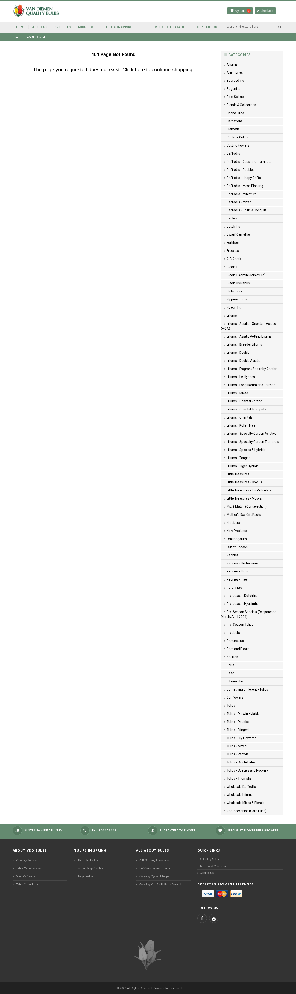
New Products (237, 531)
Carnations (235, 121)
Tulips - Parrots (238, 754)
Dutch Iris (233, 226)
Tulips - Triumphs (239, 778)
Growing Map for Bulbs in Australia (161, 884)
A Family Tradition (27, 860)
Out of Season (237, 547)
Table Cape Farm (27, 884)
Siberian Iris (235, 681)
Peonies (232, 555)
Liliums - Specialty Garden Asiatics (251, 433)
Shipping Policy (209, 859)
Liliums (232, 315)
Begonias (233, 89)
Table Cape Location (29, 868)
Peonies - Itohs (237, 571)
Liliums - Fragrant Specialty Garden (252, 369)
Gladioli (232, 267)
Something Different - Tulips (247, 689)
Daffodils (233, 153)
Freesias (233, 251)
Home (16, 37)
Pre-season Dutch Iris (242, 595)
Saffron (232, 657)
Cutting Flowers (238, 145)
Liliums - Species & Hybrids (246, 450)
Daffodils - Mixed (239, 202)
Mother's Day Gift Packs (244, 514)
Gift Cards (234, 259)
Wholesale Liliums (240, 795)
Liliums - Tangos (238, 458)
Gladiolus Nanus (238, 283)
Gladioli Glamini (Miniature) (246, 275)
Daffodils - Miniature (241, 194)
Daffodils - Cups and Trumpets (249, 161)
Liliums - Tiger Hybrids (243, 466)
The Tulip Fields (88, 860)
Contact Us (207, 873)
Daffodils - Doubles (240, 170)
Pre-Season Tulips (240, 624)
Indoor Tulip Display (90, 868)
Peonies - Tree (237, 579)
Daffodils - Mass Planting (245, 186)
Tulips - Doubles (238, 722)
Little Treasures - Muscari (245, 498)
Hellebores (234, 291)
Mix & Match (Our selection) (247, 506)
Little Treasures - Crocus (244, 482)
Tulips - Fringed (238, 730)
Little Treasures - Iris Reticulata (249, 490)
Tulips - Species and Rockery (247, 770)
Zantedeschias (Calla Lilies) (246, 811)
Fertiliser (233, 242)
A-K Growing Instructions (154, 860)
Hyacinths (234, 307)
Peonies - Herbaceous (243, 563)
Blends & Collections (241, 105)
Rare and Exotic (238, 649)
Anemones (235, 72)
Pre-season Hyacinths (243, 604)
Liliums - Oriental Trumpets (246, 409)
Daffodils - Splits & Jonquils (246, 210)
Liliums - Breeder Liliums (244, 344)
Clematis (233, 129)
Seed (230, 673)
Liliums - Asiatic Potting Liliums (249, 336)
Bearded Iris (235, 80)
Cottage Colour (238, 137)
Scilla (230, 665)
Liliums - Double (238, 352)
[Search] (280, 27)
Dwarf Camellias (239, 234)
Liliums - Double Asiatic (243, 361)
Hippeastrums (237, 299)
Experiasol (175, 988)
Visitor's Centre (25, 876)
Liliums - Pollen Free (241, 425)
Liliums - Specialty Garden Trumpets (253, 442)
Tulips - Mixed (237, 746)
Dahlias (232, 218)
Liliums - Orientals (240, 417)
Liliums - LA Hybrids (241, 377)
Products (233, 633)
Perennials (234, 587)
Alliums (232, 64)
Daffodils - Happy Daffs (244, 178)
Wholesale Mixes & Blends (245, 803)
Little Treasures (238, 474)
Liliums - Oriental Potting (244, 401)
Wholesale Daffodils (241, 786)
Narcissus (234, 523)
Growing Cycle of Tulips (154, 876)
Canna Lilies (235, 113)
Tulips (231, 705)
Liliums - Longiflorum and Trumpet (252, 385)
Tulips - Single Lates (241, 762)
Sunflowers (235, 697)
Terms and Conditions (213, 866)
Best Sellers (235, 97)
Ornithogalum (237, 539)
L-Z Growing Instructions (154, 868)
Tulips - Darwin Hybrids (243, 714)
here (140, 69)
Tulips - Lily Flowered (241, 738)
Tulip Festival (86, 876)
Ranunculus (235, 641)
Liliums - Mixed (237, 393)
